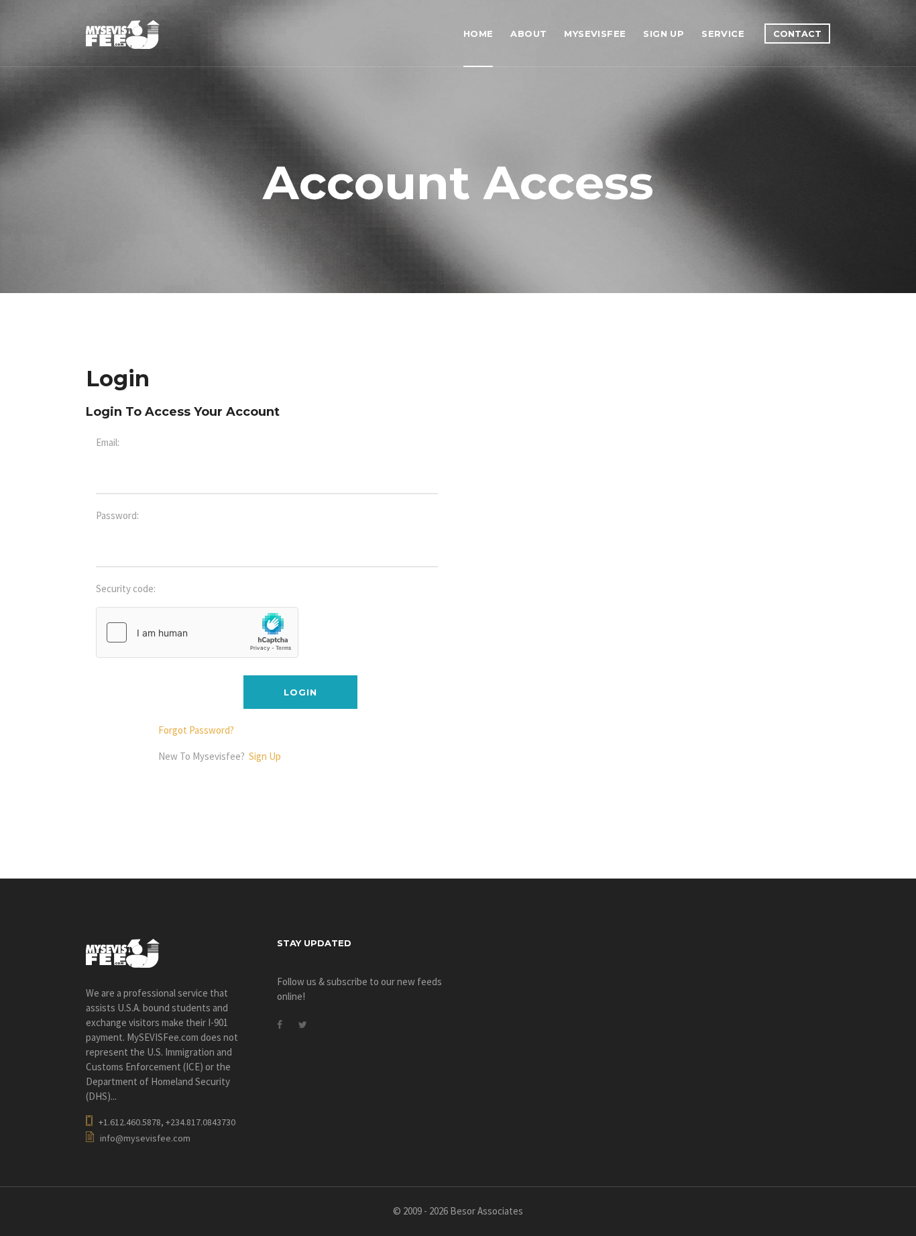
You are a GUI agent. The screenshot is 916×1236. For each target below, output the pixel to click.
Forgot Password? (196, 730)
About (528, 33)
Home (478, 33)
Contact (797, 33)
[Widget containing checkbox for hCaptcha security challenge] (197, 632)
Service (722, 33)
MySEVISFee (595, 33)
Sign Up (663, 33)
